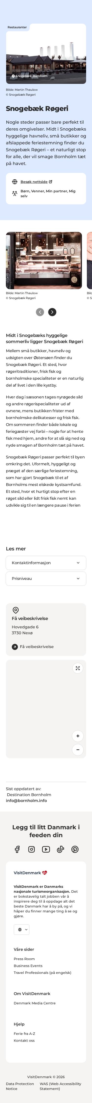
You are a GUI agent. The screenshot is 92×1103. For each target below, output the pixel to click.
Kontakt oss (24, 1040)
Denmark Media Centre (35, 1003)
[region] (46, 709)
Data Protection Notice (20, 1086)
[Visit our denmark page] (17, 849)
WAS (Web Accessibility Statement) (60, 1086)
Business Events (28, 966)
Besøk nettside (34, 182)
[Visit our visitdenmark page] (46, 849)
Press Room (24, 959)
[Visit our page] (31, 849)
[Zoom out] (78, 750)
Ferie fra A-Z (24, 1033)
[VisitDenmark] (30, 872)
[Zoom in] (78, 736)
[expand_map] (77, 668)
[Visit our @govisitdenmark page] (60, 849)
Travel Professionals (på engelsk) (42, 972)
